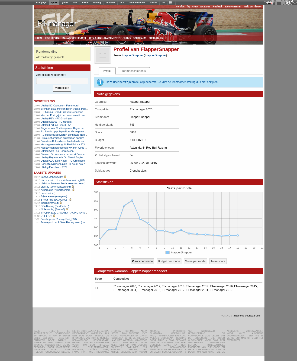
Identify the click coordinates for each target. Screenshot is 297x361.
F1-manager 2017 (197, 286)
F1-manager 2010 (221, 290)
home (39, 38)
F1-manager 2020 (124, 286)
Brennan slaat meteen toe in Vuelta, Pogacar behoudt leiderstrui (76, 108)
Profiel (107, 71)
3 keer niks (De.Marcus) (54, 199)
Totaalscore (218, 261)
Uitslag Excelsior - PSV (54, 167)
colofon (180, 7)
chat (122, 2)
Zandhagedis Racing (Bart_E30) (59, 219)
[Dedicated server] (269, 3)
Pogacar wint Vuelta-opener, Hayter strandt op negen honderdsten (78, 128)
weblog (97, 2)
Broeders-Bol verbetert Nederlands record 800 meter (70, 141)
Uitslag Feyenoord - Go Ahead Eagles (62, 157)
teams (127, 38)
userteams (139, 38)
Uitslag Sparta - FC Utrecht (56, 121)
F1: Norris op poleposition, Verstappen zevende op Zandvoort (75, 131)
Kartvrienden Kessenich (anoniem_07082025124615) (71, 180)
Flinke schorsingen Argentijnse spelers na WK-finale (70, 138)
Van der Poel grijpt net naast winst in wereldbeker (68, 115)
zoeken (153, 2)
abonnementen (137, 2)
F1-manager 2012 (173, 290)
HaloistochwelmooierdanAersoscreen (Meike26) (68, 183)
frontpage (41, 2)
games (65, 2)
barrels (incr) (48, 193)
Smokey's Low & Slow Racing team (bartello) (66, 222)
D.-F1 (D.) (46, 215)
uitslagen (95, 38)
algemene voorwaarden (246, 315)
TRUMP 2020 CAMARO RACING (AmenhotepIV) (68, 212)
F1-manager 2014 (124, 290)
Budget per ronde (169, 261)
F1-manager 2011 (197, 290)
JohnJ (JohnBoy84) (52, 177)
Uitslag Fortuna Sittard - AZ (56, 125)
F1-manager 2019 (149, 286)
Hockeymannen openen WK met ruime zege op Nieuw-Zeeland (76, 147)
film (75, 2)
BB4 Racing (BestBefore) (55, 206)
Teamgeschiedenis (134, 71)
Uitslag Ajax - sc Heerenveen (57, 151)
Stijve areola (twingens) (54, 196)
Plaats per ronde (142, 261)
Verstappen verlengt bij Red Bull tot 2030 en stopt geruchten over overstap (82, 144)
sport (54, 2)
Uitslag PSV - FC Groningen (56, 118)
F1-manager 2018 (173, 286)
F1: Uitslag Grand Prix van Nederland (62, 112)
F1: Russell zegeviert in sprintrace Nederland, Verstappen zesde (77, 134)
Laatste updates (47, 172)
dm (163, 2)
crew (195, 7)
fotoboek (110, 2)
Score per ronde (195, 261)
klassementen (112, 38)
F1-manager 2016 (221, 286)
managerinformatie (74, 38)
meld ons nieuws (252, 7)
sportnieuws (44, 101)
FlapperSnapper (132, 55)
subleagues (156, 38)
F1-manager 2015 (245, 286)
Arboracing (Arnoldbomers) (56, 189)
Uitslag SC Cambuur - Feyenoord (59, 105)
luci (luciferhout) (50, 202)
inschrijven (52, 38)
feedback (217, 7)
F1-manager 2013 (149, 290)
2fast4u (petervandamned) (56, 186)
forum (85, 2)
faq (188, 7)
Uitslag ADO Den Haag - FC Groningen (63, 160)
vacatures (205, 7)
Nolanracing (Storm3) (53, 209)
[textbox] (62, 81)
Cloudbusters (138, 170)
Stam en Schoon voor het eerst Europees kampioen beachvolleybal (78, 154)
